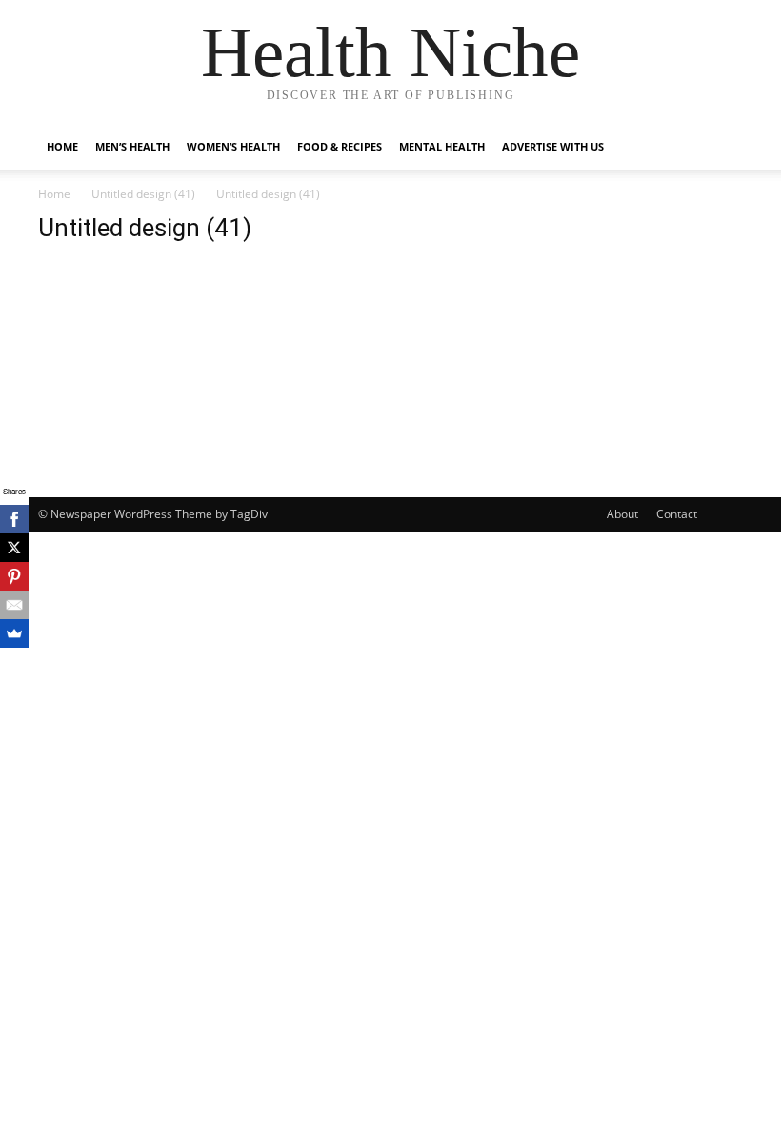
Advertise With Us (553, 146)
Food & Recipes (339, 146)
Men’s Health (132, 146)
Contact (676, 514)
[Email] (14, 605)
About (622, 514)
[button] (720, 147)
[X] (14, 547)
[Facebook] (14, 519)
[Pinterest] (14, 576)
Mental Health (442, 146)
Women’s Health (233, 146)
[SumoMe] (14, 633)
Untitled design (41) (143, 194)
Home (62, 146)
